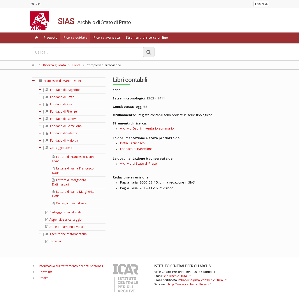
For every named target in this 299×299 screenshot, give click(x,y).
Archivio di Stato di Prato (138, 163)
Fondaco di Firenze (63, 111)
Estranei (55, 241)
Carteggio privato (61, 148)
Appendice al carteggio (65, 219)
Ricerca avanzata (106, 37)
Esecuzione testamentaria (68, 234)
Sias (37, 4)
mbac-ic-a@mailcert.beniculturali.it (202, 280)
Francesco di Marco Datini (62, 81)
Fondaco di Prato (61, 97)
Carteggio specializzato (65, 212)
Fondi (76, 65)
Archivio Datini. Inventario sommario (147, 128)
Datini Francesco (132, 143)
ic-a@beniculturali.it (177, 276)
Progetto (51, 37)
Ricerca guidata (75, 37)
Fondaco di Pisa (60, 104)
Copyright (45, 272)
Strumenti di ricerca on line (147, 37)
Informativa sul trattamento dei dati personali (70, 266)
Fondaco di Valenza (63, 133)
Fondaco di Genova (63, 119)
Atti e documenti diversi (66, 227)
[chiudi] (40, 148)
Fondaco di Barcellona (65, 126)
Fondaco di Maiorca (63, 140)
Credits (43, 278)
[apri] (40, 90)
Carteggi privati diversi (71, 203)
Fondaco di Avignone (64, 90)
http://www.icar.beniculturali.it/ (189, 284)
